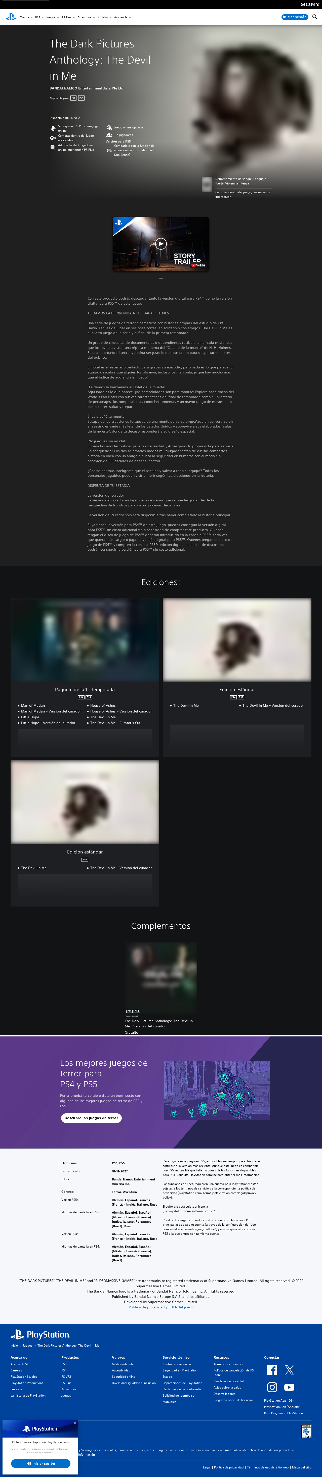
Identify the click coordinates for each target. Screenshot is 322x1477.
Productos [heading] (70, 1357)
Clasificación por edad (229, 1381)
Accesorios (84, 17)
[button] (161, 244)
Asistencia (120, 17)
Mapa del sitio (301, 1467)
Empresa (17, 1389)
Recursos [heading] (221, 1357)
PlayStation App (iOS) (279, 1400)
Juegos (50, 17)
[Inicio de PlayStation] (11, 17)
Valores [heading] (118, 1357)
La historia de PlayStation (28, 1395)
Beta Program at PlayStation (283, 1413)
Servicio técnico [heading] (176, 1357)
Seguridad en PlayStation (180, 1370)
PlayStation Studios (24, 1376)
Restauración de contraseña (182, 1389)
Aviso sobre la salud (227, 1387)
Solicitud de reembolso (178, 1395)
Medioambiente (123, 1364)
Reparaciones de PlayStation (182, 1383)
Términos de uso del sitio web (268, 1467)
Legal (207, 1467)
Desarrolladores (224, 1394)
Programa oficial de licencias (233, 1400)
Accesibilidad (121, 1370)
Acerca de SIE (20, 1364)
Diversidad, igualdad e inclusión (134, 1383)
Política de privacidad (229, 1467)
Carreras (16, 1370)
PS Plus (66, 17)
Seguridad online (123, 1376)
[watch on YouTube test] (198, 265)
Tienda (24, 17)
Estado (167, 1376)
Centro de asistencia (177, 1364)
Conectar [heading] (271, 1357)
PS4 (64, 1370)
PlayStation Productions (27, 1383)
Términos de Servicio (228, 1364)
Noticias (103, 17)
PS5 (37, 17)
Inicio (14, 1345)
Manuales (169, 1402)
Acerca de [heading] (19, 1357)
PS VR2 (66, 1376)
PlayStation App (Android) (282, 1407)
